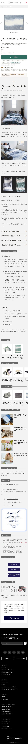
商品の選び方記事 (5, 726)
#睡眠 (16, 473)
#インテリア (3, 473)
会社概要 (3, 684)
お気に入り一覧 (21, 658)
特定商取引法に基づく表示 (7, 672)
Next (26, 23)
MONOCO (3, 697)
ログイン (8, 658)
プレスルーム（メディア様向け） (8, 689)
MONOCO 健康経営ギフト (7, 714)
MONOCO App (4, 699)
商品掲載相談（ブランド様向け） (8, 687)
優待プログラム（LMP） (6, 728)
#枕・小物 (7, 471)
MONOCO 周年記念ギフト (7, 707)
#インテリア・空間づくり (15, 471)
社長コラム (3, 724)
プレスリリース (4, 721)
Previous (2, 23)
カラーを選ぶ (14, 57)
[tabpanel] (14, 22)
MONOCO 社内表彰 (5, 709)
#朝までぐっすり (21, 473)
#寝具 (2, 471)
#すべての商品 (4, 475)
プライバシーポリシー (6, 674)
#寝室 (22, 471)
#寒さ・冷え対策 (10, 473)
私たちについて (4, 682)
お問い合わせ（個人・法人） (7, 670)
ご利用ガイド (4, 667)
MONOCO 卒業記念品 (6, 711)
